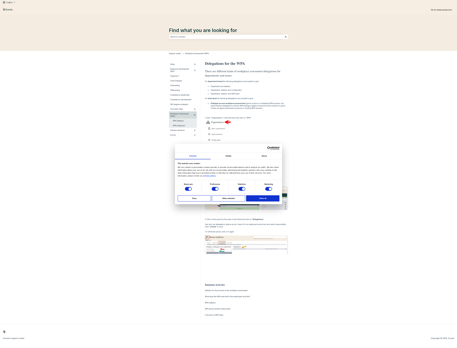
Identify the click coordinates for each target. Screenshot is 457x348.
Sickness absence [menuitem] (177, 130)
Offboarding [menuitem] (175, 90)
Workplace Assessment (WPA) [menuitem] (179, 115)
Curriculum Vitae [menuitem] (176, 109)
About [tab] (264, 156)
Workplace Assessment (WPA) (197, 53)
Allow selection (228, 198)
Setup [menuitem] (172, 64)
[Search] (285, 37)
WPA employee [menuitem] (179, 125)
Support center (175, 53)
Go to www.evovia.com (441, 10)
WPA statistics (210, 303)
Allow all (262, 198)
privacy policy (209, 176)
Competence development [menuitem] (180, 100)
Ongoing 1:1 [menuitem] (174, 76)
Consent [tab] (192, 156)
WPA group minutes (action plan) (218, 309)
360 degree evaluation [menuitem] (179, 104)
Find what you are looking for (203, 30)
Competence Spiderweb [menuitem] (180, 95)
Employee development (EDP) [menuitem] (179, 70)
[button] (195, 64)
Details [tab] (228, 156)
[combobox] (226, 37)
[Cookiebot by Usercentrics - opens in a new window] (269, 148)
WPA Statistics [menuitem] (178, 121)
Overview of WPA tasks (214, 315)
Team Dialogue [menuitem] (176, 81)
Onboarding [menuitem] (175, 85)
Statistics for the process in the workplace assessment (226, 290)
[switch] (215, 189)
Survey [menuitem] (173, 135)
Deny (194, 198)
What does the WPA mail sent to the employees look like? (227, 296)
